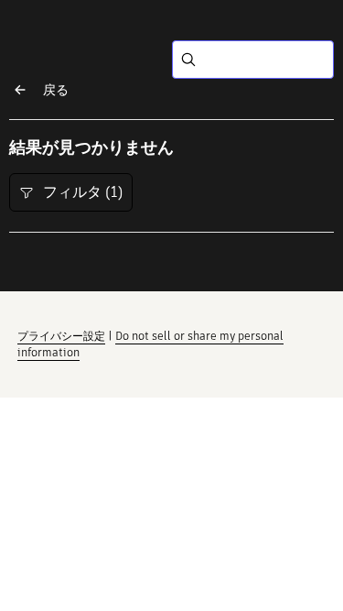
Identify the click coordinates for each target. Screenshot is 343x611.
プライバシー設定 (61, 336)
